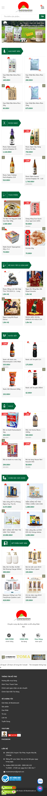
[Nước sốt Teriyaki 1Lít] (34, 349)
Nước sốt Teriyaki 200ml (34, 388)
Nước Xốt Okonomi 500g (11, 389)
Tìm (42, 16)
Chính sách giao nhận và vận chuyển (14, 688)
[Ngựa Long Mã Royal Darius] (12, 307)
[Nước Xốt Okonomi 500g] (12, 379)
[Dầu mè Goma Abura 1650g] (34, 420)
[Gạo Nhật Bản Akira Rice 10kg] (34, 65)
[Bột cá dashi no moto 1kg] (12, 449)
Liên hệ (4, 718)
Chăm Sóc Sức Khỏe (16, 478)
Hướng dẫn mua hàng (9, 680)
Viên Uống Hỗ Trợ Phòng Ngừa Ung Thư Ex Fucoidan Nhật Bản (12, 504)
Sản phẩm (5, 706)
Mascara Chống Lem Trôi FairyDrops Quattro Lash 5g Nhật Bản (12, 597)
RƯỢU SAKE (13, 123)
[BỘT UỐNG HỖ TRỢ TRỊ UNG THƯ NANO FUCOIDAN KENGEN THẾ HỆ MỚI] (12, 520)
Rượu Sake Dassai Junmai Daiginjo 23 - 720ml (10, 149)
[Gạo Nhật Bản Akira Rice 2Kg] (12, 93)
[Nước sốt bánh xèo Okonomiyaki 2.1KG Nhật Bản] (12, 349)
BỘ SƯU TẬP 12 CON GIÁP (18, 265)
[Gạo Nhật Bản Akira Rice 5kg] (12, 65)
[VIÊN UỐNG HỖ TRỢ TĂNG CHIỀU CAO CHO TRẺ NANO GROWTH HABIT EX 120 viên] (34, 492)
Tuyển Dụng (6, 721)
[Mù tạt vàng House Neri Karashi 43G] (34, 449)
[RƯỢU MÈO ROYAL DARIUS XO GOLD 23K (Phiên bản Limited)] (34, 307)
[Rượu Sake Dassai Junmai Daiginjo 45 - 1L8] (34, 166)
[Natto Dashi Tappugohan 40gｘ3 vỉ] (12, 237)
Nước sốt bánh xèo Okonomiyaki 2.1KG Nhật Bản (12, 362)
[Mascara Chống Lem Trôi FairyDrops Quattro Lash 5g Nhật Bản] (12, 585)
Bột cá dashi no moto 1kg (12, 459)
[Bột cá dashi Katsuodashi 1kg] (12, 420)
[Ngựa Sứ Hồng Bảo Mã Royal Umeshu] (34, 279)
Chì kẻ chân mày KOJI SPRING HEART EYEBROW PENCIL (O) (34, 597)
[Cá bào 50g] (34, 238)
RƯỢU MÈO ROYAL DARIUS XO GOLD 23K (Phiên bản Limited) (34, 319)
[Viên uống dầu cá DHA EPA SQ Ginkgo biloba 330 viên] (34, 520)
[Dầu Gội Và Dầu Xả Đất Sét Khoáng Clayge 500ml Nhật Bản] (12, 557)
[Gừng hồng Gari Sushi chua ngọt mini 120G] (34, 208)
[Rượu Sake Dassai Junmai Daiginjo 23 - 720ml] (12, 137)
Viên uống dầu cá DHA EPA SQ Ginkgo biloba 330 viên (34, 532)
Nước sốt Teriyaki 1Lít (33, 359)
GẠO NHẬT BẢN (14, 51)
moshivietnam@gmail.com (15, 772)
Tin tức (4, 714)
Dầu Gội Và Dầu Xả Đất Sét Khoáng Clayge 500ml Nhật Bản (12, 569)
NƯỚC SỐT (12, 336)
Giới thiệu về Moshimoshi (10, 703)
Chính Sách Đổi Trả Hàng (10, 692)
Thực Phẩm (13, 195)
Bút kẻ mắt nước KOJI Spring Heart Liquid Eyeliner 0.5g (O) (33, 569)
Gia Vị (10, 406)
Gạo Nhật (5, 710)
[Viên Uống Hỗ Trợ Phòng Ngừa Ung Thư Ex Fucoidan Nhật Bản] (12, 492)
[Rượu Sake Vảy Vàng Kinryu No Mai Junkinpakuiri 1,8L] (34, 137)
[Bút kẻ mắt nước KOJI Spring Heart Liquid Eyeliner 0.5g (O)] (34, 557)
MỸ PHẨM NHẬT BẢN (19, 543)
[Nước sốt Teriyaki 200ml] (34, 377)
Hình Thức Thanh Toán (10, 684)
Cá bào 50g (30, 248)
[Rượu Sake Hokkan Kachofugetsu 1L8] (12, 165)
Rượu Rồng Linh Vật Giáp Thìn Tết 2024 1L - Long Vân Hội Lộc (12, 291)
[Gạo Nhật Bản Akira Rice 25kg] (34, 93)
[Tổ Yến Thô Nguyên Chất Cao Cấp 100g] (12, 208)
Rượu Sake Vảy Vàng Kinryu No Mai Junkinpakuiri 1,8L (33, 149)
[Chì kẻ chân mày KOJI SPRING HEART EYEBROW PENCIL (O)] (34, 585)
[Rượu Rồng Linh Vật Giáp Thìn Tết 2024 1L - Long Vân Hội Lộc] (12, 279)
